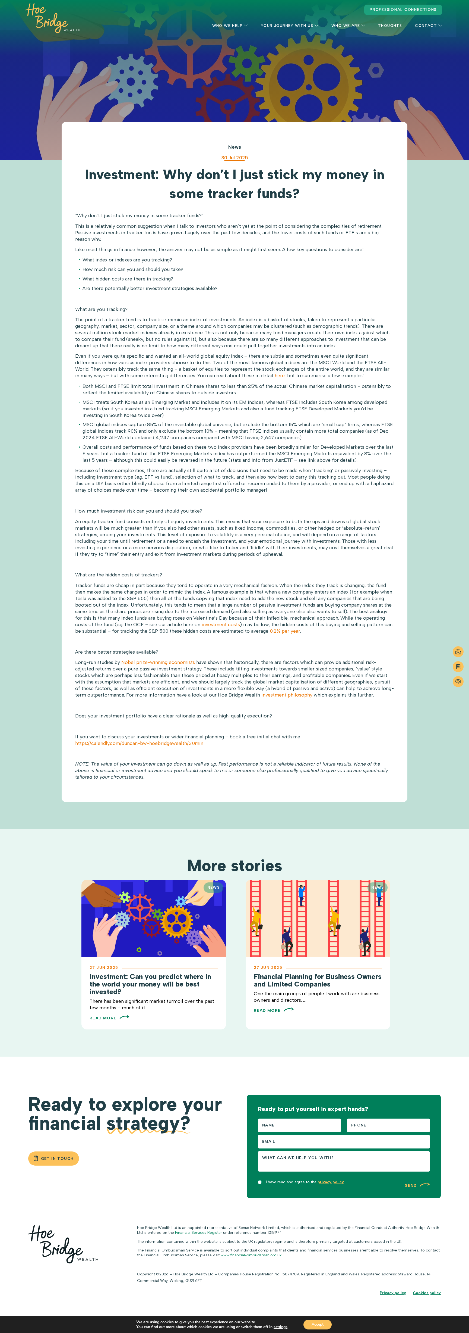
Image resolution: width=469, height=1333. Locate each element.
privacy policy (331, 1182)
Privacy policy (393, 1293)
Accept (318, 1324)
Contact (426, 25)
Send (411, 1185)
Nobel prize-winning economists (158, 662)
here (279, 376)
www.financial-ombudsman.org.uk (251, 1255)
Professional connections (403, 9)
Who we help (227, 25)
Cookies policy (427, 1293)
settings (280, 1327)
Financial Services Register (198, 1232)
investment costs (221, 625)
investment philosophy (286, 695)
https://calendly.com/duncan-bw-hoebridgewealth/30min (139, 743)
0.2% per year (285, 631)
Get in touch (57, 1158)
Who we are (345, 25)
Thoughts (390, 25)
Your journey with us (287, 25)
